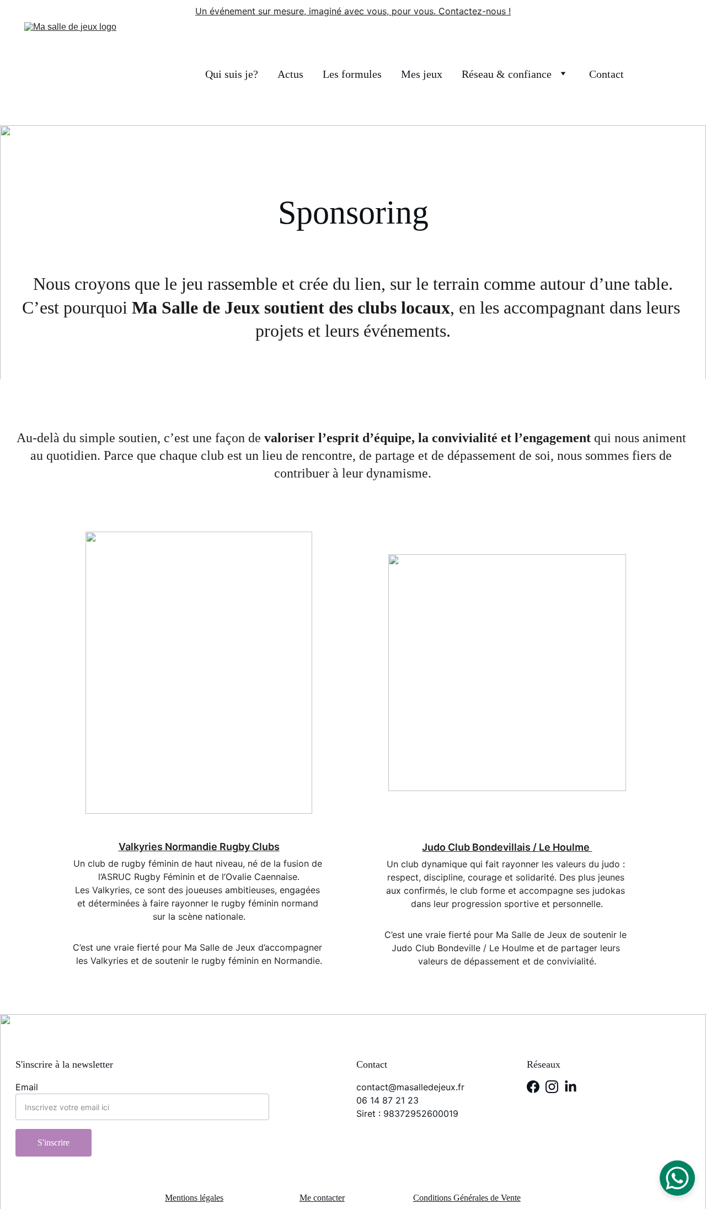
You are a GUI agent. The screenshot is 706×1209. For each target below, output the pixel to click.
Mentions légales (194, 1197)
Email (26, 1087)
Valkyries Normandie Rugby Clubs (199, 846)
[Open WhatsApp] (677, 1178)
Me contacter (322, 1197)
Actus (290, 74)
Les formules (352, 74)
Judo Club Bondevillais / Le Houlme (507, 847)
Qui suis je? (231, 74)
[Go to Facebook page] (533, 1086)
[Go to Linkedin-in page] (570, 1086)
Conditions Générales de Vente (467, 1197)
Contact (606, 74)
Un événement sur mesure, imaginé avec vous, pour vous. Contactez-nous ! (353, 11)
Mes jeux (421, 74)
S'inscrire (53, 1142)
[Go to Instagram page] (551, 1086)
